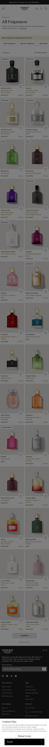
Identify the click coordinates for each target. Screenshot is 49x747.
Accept (10, 742)
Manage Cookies (24, 736)
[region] (24, 733)
